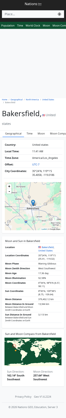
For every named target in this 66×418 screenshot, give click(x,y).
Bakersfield (48, 247)
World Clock (33, 25)
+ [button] (9, 186)
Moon (46, 25)
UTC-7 (35, 164)
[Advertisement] (33, 63)
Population (8, 25)
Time (20, 25)
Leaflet (44, 229)
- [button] (9, 191)
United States (45, 250)
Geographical (13, 133)
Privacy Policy (23, 396)
